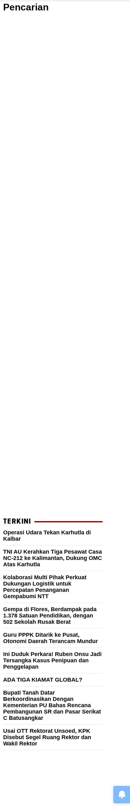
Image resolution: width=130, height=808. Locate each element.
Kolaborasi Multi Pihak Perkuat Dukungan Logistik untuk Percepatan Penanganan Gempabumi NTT (44, 586)
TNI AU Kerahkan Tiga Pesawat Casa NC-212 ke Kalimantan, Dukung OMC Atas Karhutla (52, 558)
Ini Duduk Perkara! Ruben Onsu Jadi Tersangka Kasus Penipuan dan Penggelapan (52, 660)
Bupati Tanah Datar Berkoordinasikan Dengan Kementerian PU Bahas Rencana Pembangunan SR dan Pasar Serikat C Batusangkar (52, 705)
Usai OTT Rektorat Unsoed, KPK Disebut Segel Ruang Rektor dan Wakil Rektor (47, 737)
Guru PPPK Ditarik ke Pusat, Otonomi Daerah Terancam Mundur (50, 638)
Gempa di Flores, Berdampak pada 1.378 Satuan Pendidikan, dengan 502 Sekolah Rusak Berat (50, 615)
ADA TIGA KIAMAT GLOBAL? (42, 680)
